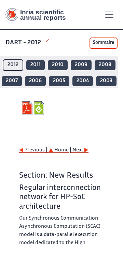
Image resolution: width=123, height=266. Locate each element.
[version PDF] (28, 108)
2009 (81, 65)
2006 (35, 81)
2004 (83, 81)
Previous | (36, 150)
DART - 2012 (23, 43)
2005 (59, 81)
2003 (106, 81)
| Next (77, 150)
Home (61, 150)
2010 (58, 65)
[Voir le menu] (109, 14)
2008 (105, 65)
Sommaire (103, 43)
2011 (35, 65)
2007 (12, 81)
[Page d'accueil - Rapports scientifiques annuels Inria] (38, 15)
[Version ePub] (40, 108)
